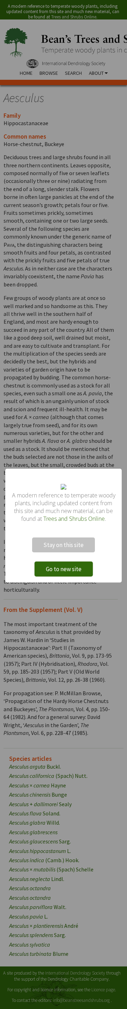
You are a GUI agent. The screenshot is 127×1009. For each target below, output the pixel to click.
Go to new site (63, 569)
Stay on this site (63, 545)
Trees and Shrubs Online (74, 519)
